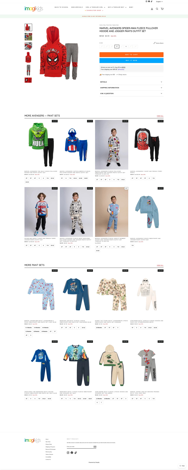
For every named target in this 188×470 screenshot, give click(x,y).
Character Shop (93, 10)
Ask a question (106, 93)
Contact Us (48, 459)
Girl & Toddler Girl (95, 7)
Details (103, 82)
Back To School (61, 7)
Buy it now (131, 60)
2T (101, 46)
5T (117, 46)
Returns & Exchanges (51, 449)
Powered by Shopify (94, 462)
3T (106, 46)
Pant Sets (109, 25)
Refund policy (49, 451)
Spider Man (116, 25)
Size (131, 42)
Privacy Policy (49, 444)
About (47, 439)
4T (112, 46)
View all (160, 116)
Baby (131, 7)
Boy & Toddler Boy (116, 7)
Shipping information (109, 88)
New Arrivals (77, 7)
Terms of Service (49, 454)
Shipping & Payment (50, 446)
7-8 (135, 46)
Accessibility (48, 456)
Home (101, 25)
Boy (105, 25)
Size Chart (48, 441)
